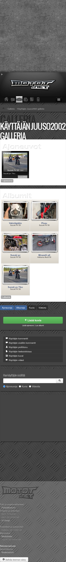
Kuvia (31, 307)
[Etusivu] (6, 99)
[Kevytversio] (38, 99)
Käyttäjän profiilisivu (18, 347)
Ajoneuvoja (7, 307)
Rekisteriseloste (8, 545)
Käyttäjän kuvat (15, 355)
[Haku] (59, 380)
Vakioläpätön (15, 223)
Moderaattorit (8, 552)
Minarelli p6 (44, 255)
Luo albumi (39, 325)
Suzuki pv (15, 255)
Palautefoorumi (9, 507)
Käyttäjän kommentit (18, 338)
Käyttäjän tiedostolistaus (20, 351)
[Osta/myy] (25, 99)
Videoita (42, 307)
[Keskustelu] (13, 99)
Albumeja (20, 307)
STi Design (6, 520)
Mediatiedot (7, 536)
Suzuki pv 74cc (15, 287)
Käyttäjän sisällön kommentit (22, 342)
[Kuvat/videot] (19, 99)
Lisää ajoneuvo (28, 325)
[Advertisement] (33, 36)
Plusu (44, 223)
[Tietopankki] (32, 99)
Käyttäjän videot (16, 360)
